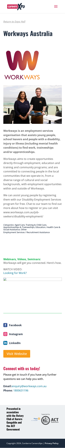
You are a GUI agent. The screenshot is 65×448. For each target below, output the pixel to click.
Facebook (15, 325)
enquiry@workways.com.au (29, 386)
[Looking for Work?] (32, 294)
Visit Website (17, 353)
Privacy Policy (51, 443)
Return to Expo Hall (14, 21)
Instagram (16, 334)
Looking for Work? (15, 273)
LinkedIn (15, 343)
